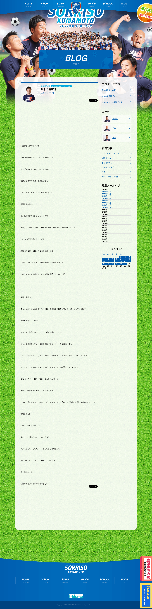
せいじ (115, 119)
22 (121, 264)
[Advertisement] (59, 124)
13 (112, 261)
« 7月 (104, 268)
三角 (114, 128)
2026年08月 (106, 191)
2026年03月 (106, 203)
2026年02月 (106, 205)
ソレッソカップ (108, 167)
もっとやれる (107, 163)
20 (112, 264)
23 (125, 264)
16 (125, 261)
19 (108, 264)
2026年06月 (106, 196)
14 (117, 261)
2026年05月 (106, 198)
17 (129, 261)
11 (104, 261)
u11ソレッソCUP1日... (110, 177)
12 (108, 261)
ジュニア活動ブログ (109, 96)
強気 (103, 172)
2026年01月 (106, 207)
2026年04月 (106, 200)
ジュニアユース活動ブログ (112, 102)
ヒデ (114, 138)
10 (129, 259)
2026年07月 (106, 194)
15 (121, 261)
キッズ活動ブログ (108, 90)
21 (117, 264)
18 (104, 264)
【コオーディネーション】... (113, 153)
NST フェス (106, 158)
